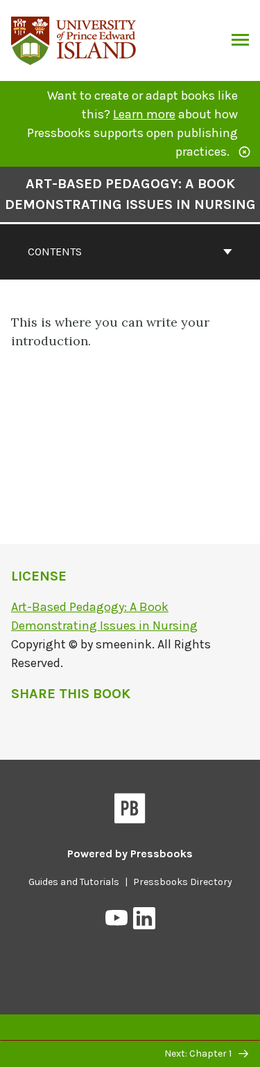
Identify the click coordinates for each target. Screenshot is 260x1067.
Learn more (144, 114)
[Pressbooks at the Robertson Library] (74, 39)
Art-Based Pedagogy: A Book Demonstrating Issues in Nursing (130, 194)
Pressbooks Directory (182, 882)
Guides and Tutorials (73, 882)
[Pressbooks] (130, 811)
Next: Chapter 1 (199, 1053)
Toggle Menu (240, 41)
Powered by (130, 853)
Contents (55, 251)
